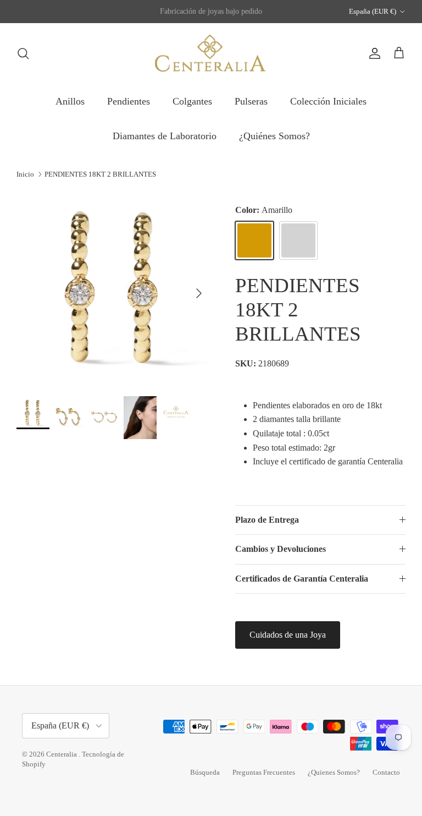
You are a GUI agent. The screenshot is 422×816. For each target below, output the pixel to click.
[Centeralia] (211, 53)
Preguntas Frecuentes (263, 772)
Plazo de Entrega (267, 519)
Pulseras (251, 101)
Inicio (25, 174)
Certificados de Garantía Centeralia (301, 578)
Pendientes (128, 101)
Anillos (70, 101)
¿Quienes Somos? (334, 772)
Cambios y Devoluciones (280, 549)
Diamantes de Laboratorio (164, 135)
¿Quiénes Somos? (274, 135)
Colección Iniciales (328, 101)
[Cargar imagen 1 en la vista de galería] (113, 287)
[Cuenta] (372, 53)
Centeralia (62, 754)
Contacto (386, 772)
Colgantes (192, 101)
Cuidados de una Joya (287, 634)
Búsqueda (205, 772)
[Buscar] (23, 53)
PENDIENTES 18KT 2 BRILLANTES (100, 174)
